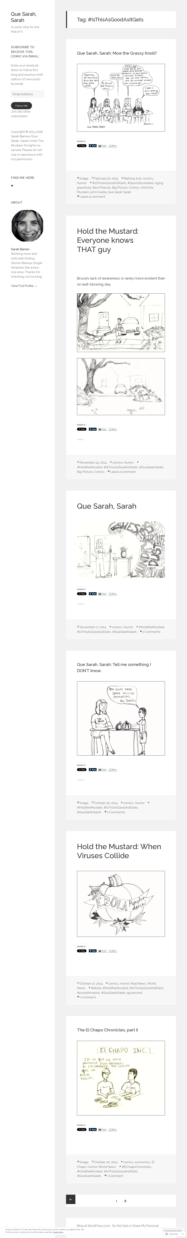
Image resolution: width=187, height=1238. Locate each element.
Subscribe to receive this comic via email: (25, 51)
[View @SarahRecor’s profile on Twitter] (12, 185)
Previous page (70, 1199)
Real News (138, 983)
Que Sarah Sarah (119, 192)
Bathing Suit (132, 178)
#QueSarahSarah (151, 467)
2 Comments (151, 632)
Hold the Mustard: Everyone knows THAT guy (108, 240)
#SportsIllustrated (141, 183)
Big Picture (120, 187)
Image (84, 178)
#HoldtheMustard (89, 467)
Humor (82, 183)
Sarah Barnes (20, 249)
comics (148, 178)
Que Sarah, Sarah (23, 17)
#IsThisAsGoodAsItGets (109, 183)
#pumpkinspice (88, 992)
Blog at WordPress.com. (94, 1225)
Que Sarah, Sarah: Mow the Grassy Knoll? (117, 53)
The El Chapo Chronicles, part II (107, 1029)
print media (98, 192)
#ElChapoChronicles (136, 1167)
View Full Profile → (24, 286)
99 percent (134, 992)
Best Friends (102, 187)
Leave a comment (92, 196)
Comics (134, 187)
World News (107, 1167)
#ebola (96, 988)
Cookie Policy (58, 1232)
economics (142, 1162)
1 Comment (88, 997)
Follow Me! (21, 105)
